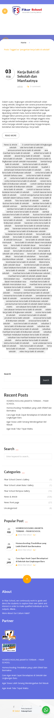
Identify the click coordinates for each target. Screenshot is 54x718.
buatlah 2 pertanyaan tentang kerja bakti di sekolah (27, 168)
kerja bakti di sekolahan (24, 256)
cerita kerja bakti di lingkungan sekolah (26, 171)
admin (20, 86)
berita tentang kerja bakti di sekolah (22, 167)
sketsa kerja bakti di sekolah (16, 343)
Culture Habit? (23, 613)
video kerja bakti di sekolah (32, 351)
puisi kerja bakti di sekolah (25, 323)
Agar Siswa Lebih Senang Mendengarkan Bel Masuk (25, 683)
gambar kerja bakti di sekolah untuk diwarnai (27, 209)
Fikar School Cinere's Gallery (16, 479)
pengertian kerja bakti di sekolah (35, 298)
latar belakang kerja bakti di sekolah (20, 267)
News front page (11, 502)
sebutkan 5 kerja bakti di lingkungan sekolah (28, 325)
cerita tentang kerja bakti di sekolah (20, 181)
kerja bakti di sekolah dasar (23, 245)
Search (7, 374)
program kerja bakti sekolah (17, 318)
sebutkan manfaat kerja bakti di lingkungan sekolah (26, 330)
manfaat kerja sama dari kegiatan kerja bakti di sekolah (28, 285)
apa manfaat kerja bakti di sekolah (25, 151)
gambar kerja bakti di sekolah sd (35, 206)
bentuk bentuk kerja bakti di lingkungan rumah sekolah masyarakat (26, 160)
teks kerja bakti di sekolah (31, 345)
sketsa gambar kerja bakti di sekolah (31, 340)
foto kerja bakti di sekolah (27, 200)
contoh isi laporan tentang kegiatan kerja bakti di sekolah (26, 190)
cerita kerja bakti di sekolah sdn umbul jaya (29, 178)
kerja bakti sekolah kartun (38, 259)
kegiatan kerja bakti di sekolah (18, 234)
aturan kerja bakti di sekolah (27, 155)
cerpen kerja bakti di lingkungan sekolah (26, 182)
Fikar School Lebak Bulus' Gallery (19, 485)
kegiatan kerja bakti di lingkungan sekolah (27, 231)
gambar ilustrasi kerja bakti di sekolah (26, 202)
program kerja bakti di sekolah (32, 315)
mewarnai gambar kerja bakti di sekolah (31, 292)
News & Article (10, 144)
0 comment (35, 86)
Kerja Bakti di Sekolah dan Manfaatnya (28, 76)
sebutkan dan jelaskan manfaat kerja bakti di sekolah (27, 327)
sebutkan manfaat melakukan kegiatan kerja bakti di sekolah (27, 333)
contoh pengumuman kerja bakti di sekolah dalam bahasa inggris (27, 196)
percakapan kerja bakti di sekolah (31, 306)
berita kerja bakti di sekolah (35, 164)
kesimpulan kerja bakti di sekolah (20, 262)
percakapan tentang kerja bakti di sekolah (23, 309)
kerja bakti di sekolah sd (24, 250)
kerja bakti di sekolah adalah (25, 237)
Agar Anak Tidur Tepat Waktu (20, 428)
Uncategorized (10, 508)
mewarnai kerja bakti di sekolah (18, 295)
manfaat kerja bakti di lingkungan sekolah (31, 273)
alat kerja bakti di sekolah (31, 147)
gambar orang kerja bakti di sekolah (22, 211)
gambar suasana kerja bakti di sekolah (25, 213)
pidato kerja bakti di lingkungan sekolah (27, 311)
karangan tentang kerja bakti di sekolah (30, 228)
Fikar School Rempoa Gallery (17, 491)
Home (23, 42)
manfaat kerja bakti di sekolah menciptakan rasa (26, 283)
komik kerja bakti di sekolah (36, 264)
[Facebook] (14, 707)
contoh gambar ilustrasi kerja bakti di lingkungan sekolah (28, 185)
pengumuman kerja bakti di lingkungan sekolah (27, 301)
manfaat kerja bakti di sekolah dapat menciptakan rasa (28, 280)
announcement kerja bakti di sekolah (24, 150)
